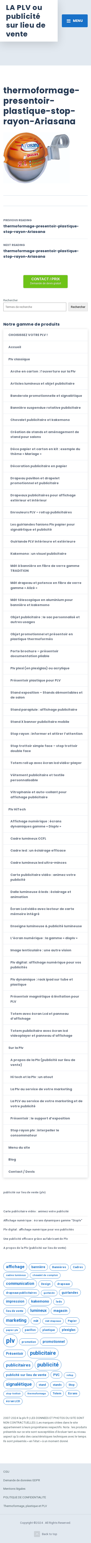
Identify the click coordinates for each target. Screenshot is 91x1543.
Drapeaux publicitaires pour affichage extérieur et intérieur (43, 497)
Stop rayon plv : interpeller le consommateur (34, 1132)
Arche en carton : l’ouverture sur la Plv (43, 371)
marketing (16, 1320)
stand (42, 1384)
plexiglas (69, 1330)
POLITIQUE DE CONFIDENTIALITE (24, 1497)
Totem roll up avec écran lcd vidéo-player (46, 763)
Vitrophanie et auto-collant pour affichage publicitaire (38, 794)
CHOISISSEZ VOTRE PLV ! (28, 335)
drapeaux (63, 1284)
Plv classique (19, 359)
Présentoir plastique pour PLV (35, 680)
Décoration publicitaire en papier (38, 466)
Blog (12, 1159)
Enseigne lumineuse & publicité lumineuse (46, 926)
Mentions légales (14, 1488)
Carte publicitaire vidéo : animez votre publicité (43, 877)
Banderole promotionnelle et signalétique (46, 395)
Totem (57, 1393)
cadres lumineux (16, 1275)
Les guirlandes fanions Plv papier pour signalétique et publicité (42, 527)
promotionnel (54, 1342)
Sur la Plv (15, 1048)
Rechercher (10, 300)
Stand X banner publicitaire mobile (39, 722)
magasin (60, 1311)
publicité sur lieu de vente (26, 1375)
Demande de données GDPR (21, 1480)
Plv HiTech (17, 809)
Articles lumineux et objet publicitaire (42, 383)
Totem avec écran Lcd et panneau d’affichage (39, 1016)
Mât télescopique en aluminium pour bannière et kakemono (41, 602)
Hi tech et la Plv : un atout (31, 1077)
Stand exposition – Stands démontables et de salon (46, 695)
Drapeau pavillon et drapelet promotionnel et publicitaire (35, 480)
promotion (29, 1341)
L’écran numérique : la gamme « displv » (44, 938)
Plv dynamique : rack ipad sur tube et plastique (41, 981)
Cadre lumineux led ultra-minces (38, 862)
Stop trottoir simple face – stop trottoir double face (44, 748)
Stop (71, 1384)
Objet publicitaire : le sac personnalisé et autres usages (45, 619)
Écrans (72, 1393)
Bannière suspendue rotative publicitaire (45, 407)
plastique (48, 1330)
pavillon (30, 1330)
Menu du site (19, 1147)
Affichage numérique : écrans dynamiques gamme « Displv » (35, 823)
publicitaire (43, 1353)
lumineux (38, 1310)
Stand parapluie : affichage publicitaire (43, 709)
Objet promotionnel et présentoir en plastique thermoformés (41, 636)
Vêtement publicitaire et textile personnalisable (37, 777)
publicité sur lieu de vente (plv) (24, 1192)
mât (35, 1320)
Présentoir (14, 1354)
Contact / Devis (21, 1171)
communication (20, 1283)
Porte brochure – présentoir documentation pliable (34, 653)
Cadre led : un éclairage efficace (38, 850)
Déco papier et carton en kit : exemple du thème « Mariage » (45, 451)
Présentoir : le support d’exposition (40, 1118)
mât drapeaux (53, 1321)
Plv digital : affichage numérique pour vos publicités (45, 964)
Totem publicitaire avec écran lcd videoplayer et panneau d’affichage (41, 1033)
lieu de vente (14, 1311)
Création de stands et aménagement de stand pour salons (44, 434)
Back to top (49, 1534)
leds (59, 1301)
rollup (69, 1375)
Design (45, 1284)
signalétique (19, 1384)
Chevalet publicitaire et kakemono (40, 420)
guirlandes (70, 1292)
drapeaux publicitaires (21, 1292)
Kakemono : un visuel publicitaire (38, 553)
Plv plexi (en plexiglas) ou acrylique (40, 668)
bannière (38, 1267)
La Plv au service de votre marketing (41, 1089)
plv (10, 1340)
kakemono (40, 1301)
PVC (56, 1375)
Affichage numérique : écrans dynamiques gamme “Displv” (42, 1220)
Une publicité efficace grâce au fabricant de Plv (35, 1238)
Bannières (59, 1267)
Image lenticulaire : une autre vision (40, 950)
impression (15, 1301)
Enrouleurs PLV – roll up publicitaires (41, 512)
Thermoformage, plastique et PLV (25, 1506)
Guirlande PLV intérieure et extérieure (43, 541)
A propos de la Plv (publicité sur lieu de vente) (42, 1062)
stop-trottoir (13, 1393)
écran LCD (13, 1401)
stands (57, 1384)
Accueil (14, 347)
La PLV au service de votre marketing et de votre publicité (46, 1103)
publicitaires (18, 1365)
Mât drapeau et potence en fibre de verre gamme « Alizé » (46, 585)
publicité (48, 1364)
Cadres (78, 1267)
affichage (15, 1266)
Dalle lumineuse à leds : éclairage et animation (40, 894)
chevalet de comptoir (45, 1275)
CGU (6, 1471)
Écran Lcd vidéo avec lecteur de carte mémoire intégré (42, 911)
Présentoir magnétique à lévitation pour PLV (44, 999)
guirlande (49, 1293)
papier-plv (12, 1330)
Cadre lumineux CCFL (28, 838)
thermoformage (36, 1393)
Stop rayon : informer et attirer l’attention (46, 733)
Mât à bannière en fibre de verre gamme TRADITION (45, 568)
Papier (72, 1320)
